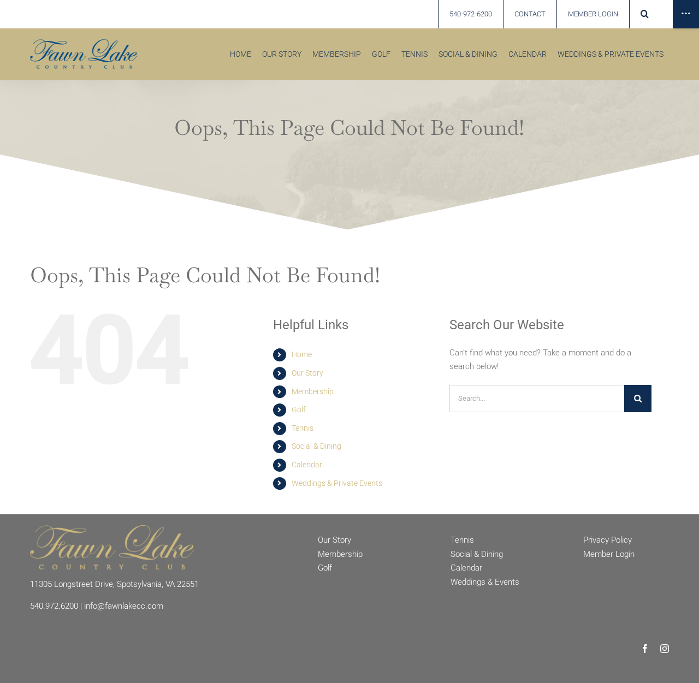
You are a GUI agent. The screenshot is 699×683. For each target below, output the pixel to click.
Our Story (307, 373)
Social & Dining (316, 446)
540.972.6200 (54, 606)
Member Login (609, 554)
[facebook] (645, 648)
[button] (644, 14)
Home (302, 354)
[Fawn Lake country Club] (84, 43)
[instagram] (664, 648)
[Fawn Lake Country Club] (112, 529)
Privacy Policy (607, 540)
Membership (313, 391)
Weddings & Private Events (337, 483)
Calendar (307, 464)
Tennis (302, 428)
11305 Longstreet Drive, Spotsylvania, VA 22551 (114, 584)
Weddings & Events (485, 582)
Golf (299, 409)
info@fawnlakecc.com (123, 606)
